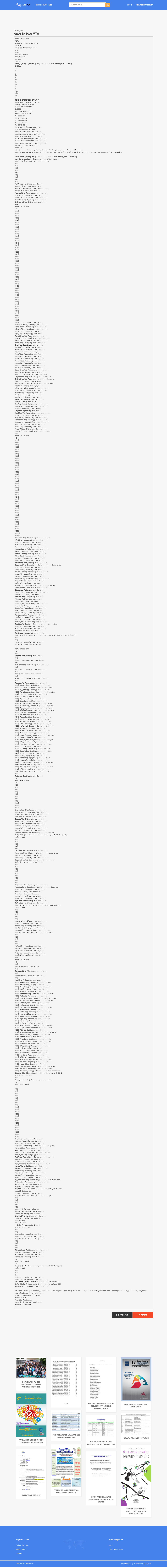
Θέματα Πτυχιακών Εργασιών (136, 1438)
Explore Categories (22, 1545)
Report (143, 1315)
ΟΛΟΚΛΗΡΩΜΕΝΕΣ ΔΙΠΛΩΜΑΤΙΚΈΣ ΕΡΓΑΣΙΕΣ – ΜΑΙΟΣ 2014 (66, 1436)
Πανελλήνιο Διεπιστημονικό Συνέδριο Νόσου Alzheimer (31, 1441)
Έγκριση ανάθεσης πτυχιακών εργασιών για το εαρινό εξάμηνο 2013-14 (101, 1406)
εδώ (66, 1404)
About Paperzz (21, 1549)
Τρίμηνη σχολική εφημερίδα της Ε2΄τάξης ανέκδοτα (66, 1491)
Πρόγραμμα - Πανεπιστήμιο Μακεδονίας (136, 1405)
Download (122, 1315)
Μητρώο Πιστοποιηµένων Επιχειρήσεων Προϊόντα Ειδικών (101, 1443)
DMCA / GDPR (138, 1564)
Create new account (116, 1549)
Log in (111, 1545)
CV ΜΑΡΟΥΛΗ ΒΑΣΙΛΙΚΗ (31, 1495)
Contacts (19, 1554)
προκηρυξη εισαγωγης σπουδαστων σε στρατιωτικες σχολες (101, 1499)
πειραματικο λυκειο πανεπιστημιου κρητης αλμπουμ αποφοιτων (31, 1384)
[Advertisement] (83, 20)
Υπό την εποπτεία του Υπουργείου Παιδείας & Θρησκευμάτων (136, 1511)
